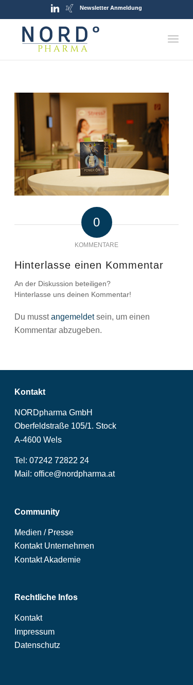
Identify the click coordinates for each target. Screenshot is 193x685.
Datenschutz (37, 645)
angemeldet (72, 316)
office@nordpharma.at (74, 473)
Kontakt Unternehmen (54, 545)
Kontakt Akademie (47, 559)
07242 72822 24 (59, 460)
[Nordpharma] (80, 39)
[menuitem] (173, 39)
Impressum (34, 631)
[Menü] (173, 39)
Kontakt (28, 617)
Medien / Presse (44, 532)
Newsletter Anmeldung (111, 8)
